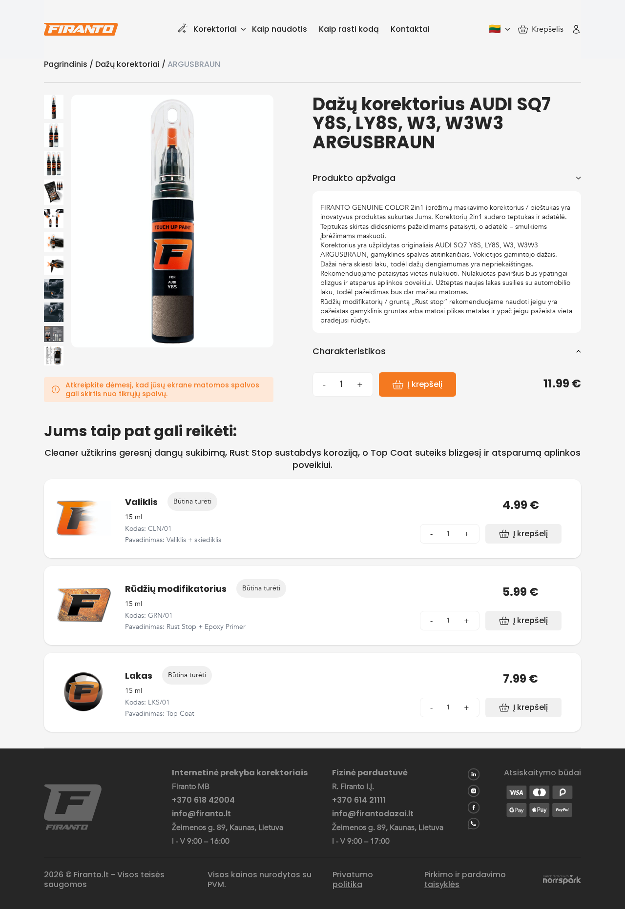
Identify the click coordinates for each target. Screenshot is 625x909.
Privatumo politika (353, 879)
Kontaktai (410, 29)
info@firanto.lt (201, 814)
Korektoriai (215, 29)
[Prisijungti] (576, 29)
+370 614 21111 (359, 800)
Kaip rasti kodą (349, 29)
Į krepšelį (425, 384)
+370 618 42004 (203, 800)
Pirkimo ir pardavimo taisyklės (465, 879)
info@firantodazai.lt (373, 814)
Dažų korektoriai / (131, 64)
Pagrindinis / (69, 64)
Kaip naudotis (279, 29)
